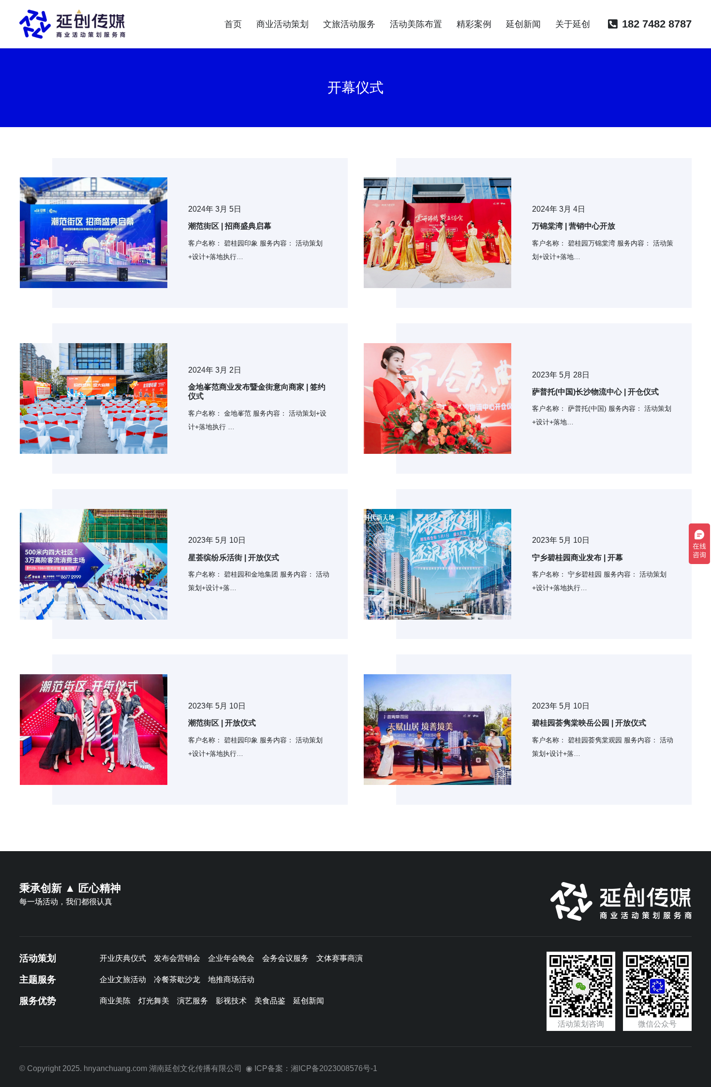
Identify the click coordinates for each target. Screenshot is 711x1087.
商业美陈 (115, 1001)
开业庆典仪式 (123, 958)
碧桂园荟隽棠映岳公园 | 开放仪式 (589, 723)
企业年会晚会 (231, 958)
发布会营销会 (177, 958)
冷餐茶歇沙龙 (177, 979)
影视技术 (231, 1001)
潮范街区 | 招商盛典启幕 (229, 226)
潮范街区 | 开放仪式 (222, 723)
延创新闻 (308, 1001)
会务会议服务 (285, 958)
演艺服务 (192, 1001)
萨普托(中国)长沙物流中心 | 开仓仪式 (595, 392)
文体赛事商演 (339, 958)
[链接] (72, 24)
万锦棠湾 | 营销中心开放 (573, 226)
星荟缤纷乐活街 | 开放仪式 (233, 557)
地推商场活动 (231, 979)
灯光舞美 (153, 1001)
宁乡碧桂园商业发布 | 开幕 (577, 557)
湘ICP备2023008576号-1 (334, 1068)
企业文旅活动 (123, 979)
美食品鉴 (269, 1001)
